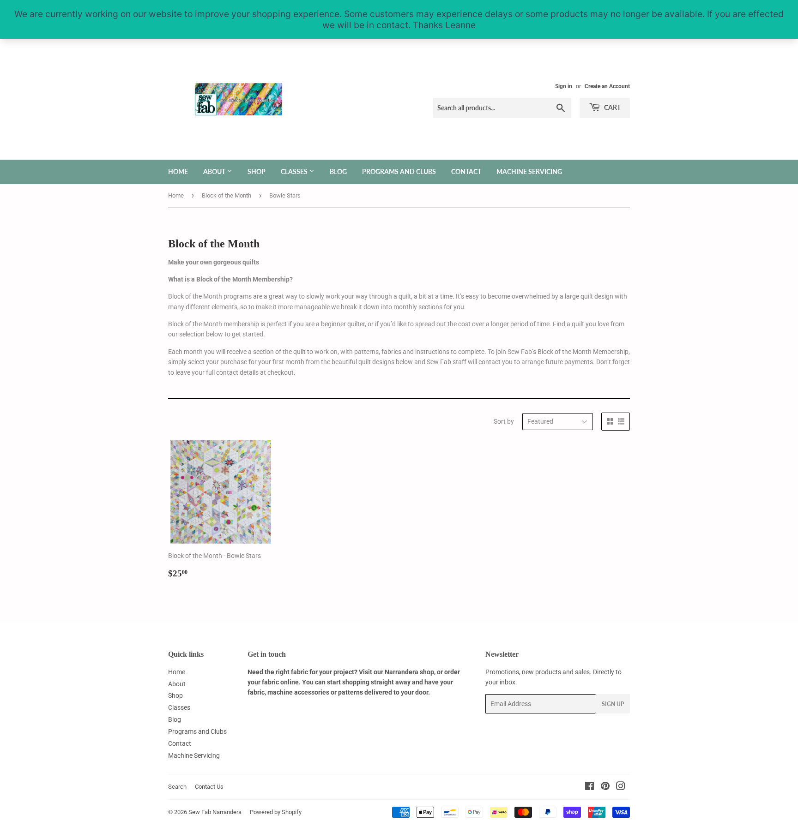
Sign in (563, 86)
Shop (257, 171)
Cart (612, 107)
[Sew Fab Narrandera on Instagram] (620, 787)
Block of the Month (226, 195)
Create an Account (607, 86)
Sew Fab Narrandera (215, 812)
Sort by (504, 421)
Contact (466, 171)
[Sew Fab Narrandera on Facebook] (589, 787)
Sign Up (613, 704)
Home (178, 171)
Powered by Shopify (276, 812)
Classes (295, 171)
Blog (338, 171)
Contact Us (209, 786)
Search (177, 786)
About (215, 171)
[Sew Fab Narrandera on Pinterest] (605, 787)
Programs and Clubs (399, 171)
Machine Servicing (529, 171)
